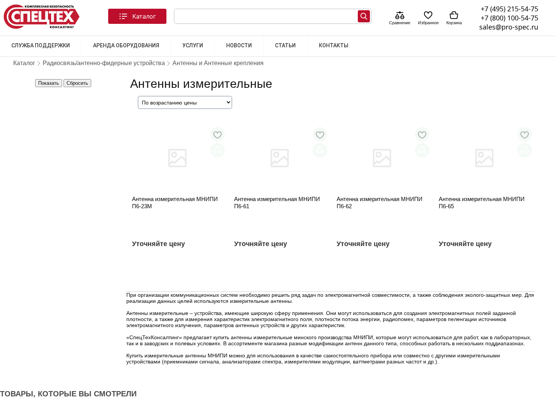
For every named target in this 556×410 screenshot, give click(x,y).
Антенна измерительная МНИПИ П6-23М (175, 202)
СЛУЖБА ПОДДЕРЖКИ (40, 45)
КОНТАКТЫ (333, 45)
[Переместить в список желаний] (217, 134)
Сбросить (77, 83)
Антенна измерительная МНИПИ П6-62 (379, 202)
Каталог (144, 16)
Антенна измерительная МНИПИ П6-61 (277, 202)
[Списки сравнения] (399, 16)
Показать (48, 83)
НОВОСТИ (239, 45)
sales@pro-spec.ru (508, 26)
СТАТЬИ (285, 45)
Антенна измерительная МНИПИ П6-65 (482, 202)
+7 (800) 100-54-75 (509, 17)
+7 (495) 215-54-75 (509, 8)
